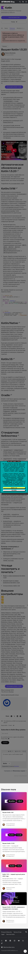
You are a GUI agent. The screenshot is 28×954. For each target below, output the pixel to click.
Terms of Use (17, 932)
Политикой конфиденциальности (14, 479)
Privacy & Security (6, 932)
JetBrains (13, 950)
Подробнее (21, 471)
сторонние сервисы (7, 482)
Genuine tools (10, 934)
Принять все (14, 487)
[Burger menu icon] (26, 1)
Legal (2, 934)
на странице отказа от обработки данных (14, 484)
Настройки (14, 490)
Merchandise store (8, 947)
